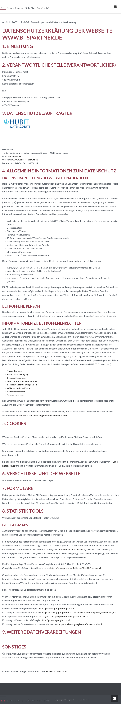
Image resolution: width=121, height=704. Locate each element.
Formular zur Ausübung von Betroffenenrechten (43, 415)
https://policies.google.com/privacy (56, 608)
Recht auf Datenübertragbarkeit (22, 384)
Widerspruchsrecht (16, 391)
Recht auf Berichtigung (17, 374)
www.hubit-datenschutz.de (25, 159)
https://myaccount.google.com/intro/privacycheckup (62, 616)
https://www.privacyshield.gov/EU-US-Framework (76, 568)
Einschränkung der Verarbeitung (22, 381)
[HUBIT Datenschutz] (17, 132)
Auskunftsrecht (14, 371)
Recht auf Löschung (16, 378)
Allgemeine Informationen (72, 549)
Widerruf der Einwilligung (18, 388)
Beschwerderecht (15, 395)
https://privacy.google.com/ (55, 620)
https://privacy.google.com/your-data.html (80, 624)
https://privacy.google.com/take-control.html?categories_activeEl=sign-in (79, 612)
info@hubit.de (14, 156)
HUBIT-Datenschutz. (57, 671)
